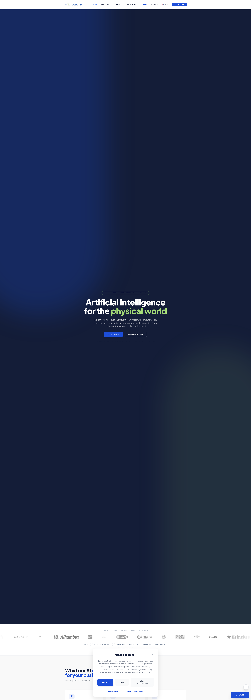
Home (95, 4)
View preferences (142, 682)
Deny (122, 682)
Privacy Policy (126, 691)
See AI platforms (135, 334)
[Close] (152, 654)
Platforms (117, 4)
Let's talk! (179, 4)
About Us (105, 4)
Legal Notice (138, 691)
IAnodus (143, 4)
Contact (154, 4)
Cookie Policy (113, 691)
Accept (105, 682)
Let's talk (113, 334)
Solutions (131, 4)
